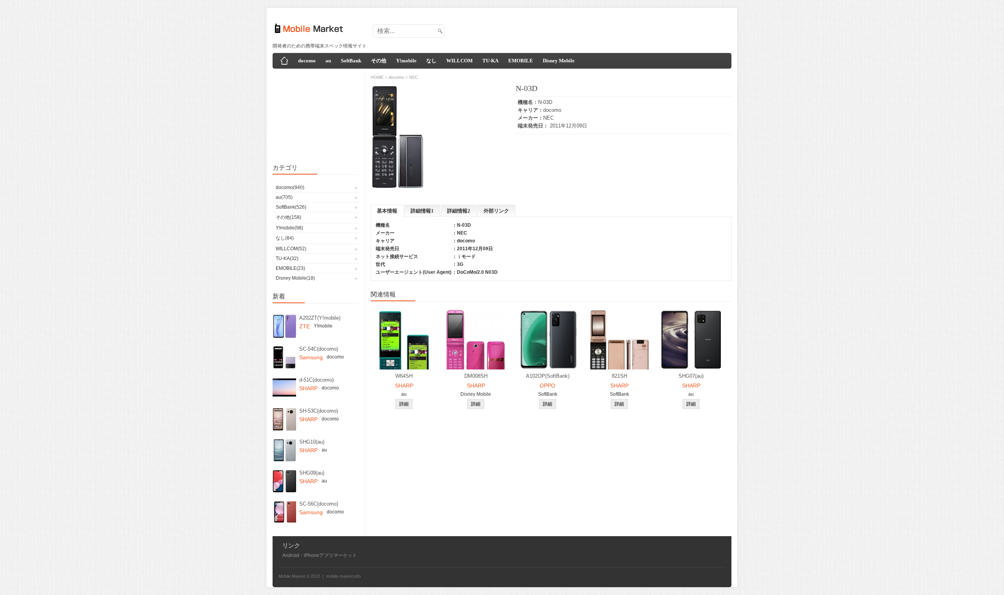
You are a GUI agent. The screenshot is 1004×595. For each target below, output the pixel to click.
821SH (619, 376)
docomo (307, 61)
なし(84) (285, 238)
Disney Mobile (559, 61)
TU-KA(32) (287, 258)
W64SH (404, 376)
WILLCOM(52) (291, 248)
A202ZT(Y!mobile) (319, 318)
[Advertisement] (586, 28)
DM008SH (475, 376)
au (328, 61)
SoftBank (351, 61)
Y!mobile (406, 61)
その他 (378, 61)
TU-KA (490, 61)
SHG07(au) (691, 376)
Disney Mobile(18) (295, 278)
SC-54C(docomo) (318, 349)
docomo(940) (290, 187)
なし (431, 61)
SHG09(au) (311, 473)
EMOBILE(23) (290, 268)
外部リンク (496, 211)
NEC (548, 118)
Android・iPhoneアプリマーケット (319, 555)
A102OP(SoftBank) (547, 376)
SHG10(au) (311, 442)
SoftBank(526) (291, 207)
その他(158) (288, 217)
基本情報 (387, 211)
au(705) (284, 197)
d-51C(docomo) (316, 380)
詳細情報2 (458, 211)
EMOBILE (520, 61)
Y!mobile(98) (289, 228)
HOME (377, 77)
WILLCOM (459, 61)
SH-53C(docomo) (318, 411)
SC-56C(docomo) (318, 504)
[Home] (284, 61)
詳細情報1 (422, 211)
